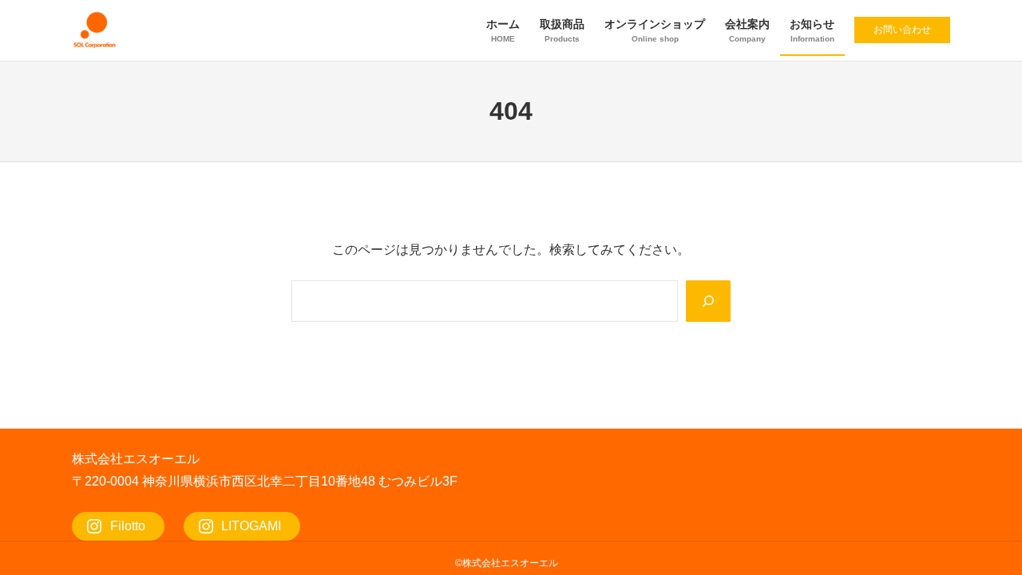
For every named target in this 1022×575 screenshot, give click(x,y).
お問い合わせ (902, 29)
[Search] (708, 301)
